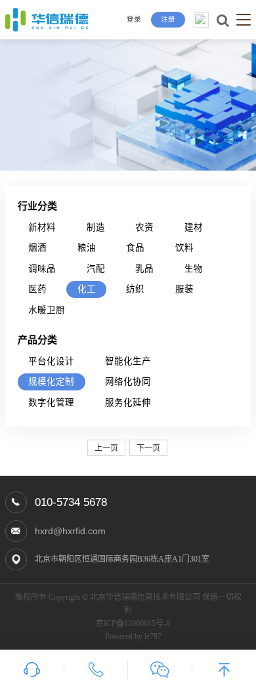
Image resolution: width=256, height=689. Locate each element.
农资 (144, 227)
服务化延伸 (128, 402)
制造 (96, 227)
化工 (86, 289)
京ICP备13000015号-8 (133, 623)
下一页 (148, 448)
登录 (134, 19)
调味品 (42, 269)
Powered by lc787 (133, 636)
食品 (135, 248)
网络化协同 (128, 381)
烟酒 (37, 248)
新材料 (42, 227)
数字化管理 (51, 402)
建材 (193, 227)
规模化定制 (51, 381)
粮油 (86, 248)
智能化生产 (128, 361)
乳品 (144, 269)
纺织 (135, 289)
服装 (184, 289)
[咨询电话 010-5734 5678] (96, 669)
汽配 (96, 269)
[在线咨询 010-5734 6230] (32, 669)
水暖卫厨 (46, 310)
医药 (37, 289)
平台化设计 (51, 361)
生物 (193, 269)
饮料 (184, 248)
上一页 (106, 448)
